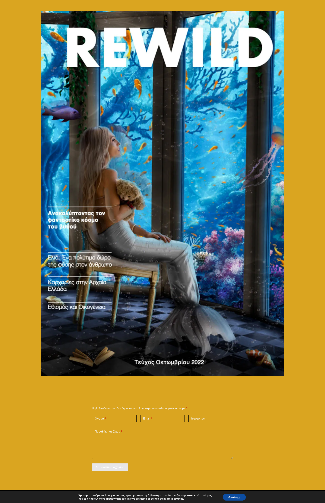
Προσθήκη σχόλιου (108, 431)
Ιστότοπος (198, 418)
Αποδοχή (234, 497)
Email (147, 418)
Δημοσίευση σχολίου (110, 467)
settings (178, 499)
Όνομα (100, 418)
